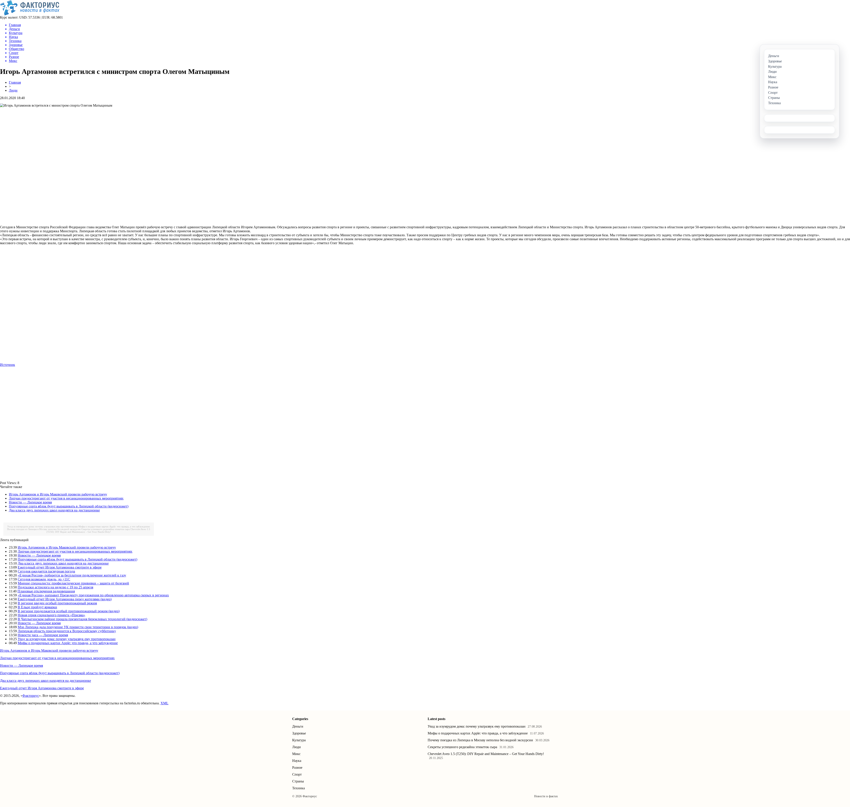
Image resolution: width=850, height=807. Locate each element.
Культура (299, 740)
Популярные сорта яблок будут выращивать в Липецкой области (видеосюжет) (68, 506)
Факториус (30, 695)
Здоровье (299, 733)
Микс (296, 754)
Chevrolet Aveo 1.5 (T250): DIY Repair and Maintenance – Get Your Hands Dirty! (98, 530)
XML (164, 703)
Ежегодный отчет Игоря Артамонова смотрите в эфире (60, 567)
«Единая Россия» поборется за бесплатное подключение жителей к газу (72, 575)
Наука (296, 761)
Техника (298, 788)
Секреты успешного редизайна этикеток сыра (105, 529)
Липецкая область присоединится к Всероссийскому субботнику (67, 631)
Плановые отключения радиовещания (46, 591)
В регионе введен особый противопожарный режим (57, 603)
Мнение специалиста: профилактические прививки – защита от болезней (73, 583)
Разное (297, 767)
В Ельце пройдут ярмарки (37, 607)
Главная (15, 82)
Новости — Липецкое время (30, 502)
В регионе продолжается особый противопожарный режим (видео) (69, 611)
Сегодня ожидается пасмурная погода (46, 571)
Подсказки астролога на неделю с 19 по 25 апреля (55, 587)
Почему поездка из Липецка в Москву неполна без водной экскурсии (44, 529)
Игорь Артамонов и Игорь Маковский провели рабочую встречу (58, 494)
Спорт (297, 774)
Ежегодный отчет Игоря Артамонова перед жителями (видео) (65, 599)
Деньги (297, 726)
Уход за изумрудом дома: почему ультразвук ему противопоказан (42, 526)
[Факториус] (30, 14)
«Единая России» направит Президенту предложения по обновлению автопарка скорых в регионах (93, 595)
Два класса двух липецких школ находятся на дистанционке (54, 510)
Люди (13, 90)
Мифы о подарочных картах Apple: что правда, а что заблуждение (114, 526)
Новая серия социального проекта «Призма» (51, 615)
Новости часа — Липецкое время (43, 635)
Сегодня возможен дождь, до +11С (44, 579)
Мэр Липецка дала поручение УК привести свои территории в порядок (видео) (78, 627)
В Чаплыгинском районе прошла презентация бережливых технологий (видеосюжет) (82, 619)
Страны (298, 781)
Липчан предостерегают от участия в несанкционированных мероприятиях (66, 498)
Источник (7, 365)
